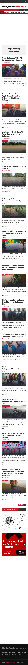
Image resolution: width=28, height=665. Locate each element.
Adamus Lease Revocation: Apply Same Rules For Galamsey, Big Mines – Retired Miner (13, 97)
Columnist (5, 140)
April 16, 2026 (6, 477)
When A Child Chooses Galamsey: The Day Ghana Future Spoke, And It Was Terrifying (13, 472)
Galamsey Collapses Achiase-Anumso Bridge (12, 200)
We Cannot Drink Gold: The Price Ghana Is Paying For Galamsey (13, 134)
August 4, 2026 (6, 203)
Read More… (5, 89)
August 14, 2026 (6, 102)
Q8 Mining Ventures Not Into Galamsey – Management (14, 335)
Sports (7, 12)
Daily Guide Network (10, 662)
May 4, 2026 (5, 403)
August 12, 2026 (6, 138)
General (5, 104)
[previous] (4, 544)
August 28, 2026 (6, 62)
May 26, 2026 (6, 338)
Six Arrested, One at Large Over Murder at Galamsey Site (13, 302)
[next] (24, 544)
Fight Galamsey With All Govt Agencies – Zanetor (12, 59)
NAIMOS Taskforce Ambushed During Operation (14, 400)
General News (6, 64)
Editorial (5, 173)
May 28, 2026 (6, 306)
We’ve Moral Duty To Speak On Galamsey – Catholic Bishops (13, 435)
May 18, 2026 (6, 371)
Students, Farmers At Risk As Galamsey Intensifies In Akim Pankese (13, 268)
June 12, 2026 (6, 271)
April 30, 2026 (6, 439)
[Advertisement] (14, 29)
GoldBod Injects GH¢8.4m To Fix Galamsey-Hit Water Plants (14, 233)
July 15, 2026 (5, 237)
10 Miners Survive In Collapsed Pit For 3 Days (12, 368)
